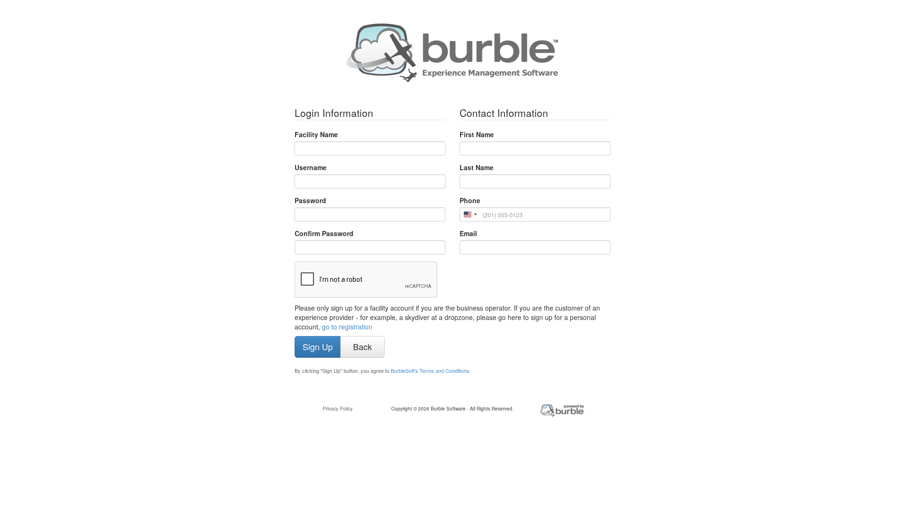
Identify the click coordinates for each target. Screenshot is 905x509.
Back (362, 346)
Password (310, 200)
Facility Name (316, 134)
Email (468, 233)
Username (311, 167)
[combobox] (470, 214)
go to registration (347, 326)
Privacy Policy (338, 408)
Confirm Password (324, 233)
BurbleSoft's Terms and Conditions (430, 370)
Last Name (477, 167)
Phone (470, 200)
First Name (477, 134)
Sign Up (318, 346)
